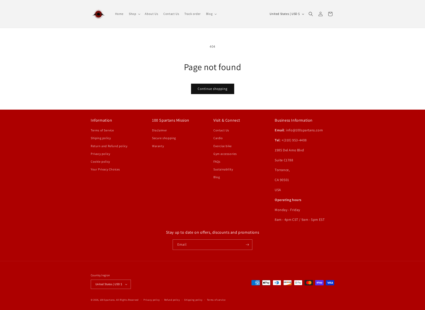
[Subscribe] (247, 244)
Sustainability (223, 169)
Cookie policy (100, 162)
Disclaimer (159, 130)
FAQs (216, 162)
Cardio (218, 138)
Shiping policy (101, 138)
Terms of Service (102, 130)
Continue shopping (213, 89)
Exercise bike (222, 146)
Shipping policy (193, 299)
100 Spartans (107, 299)
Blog (216, 177)
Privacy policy (100, 154)
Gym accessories (225, 154)
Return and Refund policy (109, 146)
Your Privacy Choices (105, 169)
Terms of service (216, 299)
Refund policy (172, 299)
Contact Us (221, 130)
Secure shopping (164, 138)
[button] (134, 13)
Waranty (158, 146)
